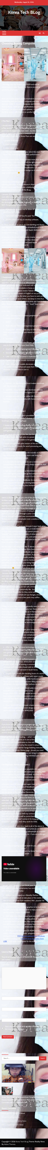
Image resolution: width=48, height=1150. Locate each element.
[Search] (43, 33)
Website (5, 1016)
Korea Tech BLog (24, 12)
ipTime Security (15, 1117)
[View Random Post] (39, 33)
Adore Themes (9, 1144)
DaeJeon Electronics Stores (18, 1121)
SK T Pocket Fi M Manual (17, 1113)
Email (4, 1005)
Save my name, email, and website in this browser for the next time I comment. (25, 1027)
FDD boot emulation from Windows (31, 936)
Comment (6, 965)
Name (4, 994)
